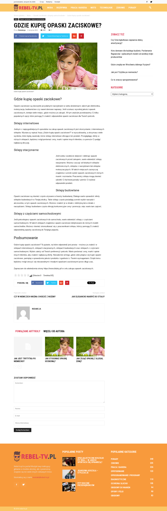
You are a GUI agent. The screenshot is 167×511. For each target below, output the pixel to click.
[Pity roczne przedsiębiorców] (68, 486)
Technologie (106, 7)
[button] (150, 7)
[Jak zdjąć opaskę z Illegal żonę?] (90, 346)
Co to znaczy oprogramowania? (124, 79)
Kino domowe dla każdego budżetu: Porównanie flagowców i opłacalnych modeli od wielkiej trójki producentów (132, 53)
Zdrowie (120, 7)
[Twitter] (151, 1)
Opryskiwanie (117, 471)
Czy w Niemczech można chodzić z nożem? (35, 296)
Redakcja (22, 30)
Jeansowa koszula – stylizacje (87, 471)
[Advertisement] (33, 171)
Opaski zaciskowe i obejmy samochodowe (32, 19)
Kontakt (57, 2)
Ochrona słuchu (119, 483)
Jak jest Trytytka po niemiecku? (124, 72)
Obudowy (115, 495)
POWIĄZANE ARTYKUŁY (27, 331)
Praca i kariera (79, 7)
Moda (50, 7)
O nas (42, 2)
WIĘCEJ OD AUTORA (53, 331)
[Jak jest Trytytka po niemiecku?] (28, 346)
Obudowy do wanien (120, 487)
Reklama (49, 2)
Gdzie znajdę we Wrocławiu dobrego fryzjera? (130, 64)
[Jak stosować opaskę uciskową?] (59, 346)
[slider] (21, 275)
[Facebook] (147, 1)
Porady (132, 7)
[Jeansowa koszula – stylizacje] (68, 474)
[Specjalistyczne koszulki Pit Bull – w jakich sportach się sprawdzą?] (68, 461)
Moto (93, 7)
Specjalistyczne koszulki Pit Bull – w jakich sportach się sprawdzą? (90, 460)
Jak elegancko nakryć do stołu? (88, 296)
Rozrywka (61, 7)
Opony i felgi (117, 491)
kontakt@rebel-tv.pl (41, 477)
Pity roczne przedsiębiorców (85, 484)
